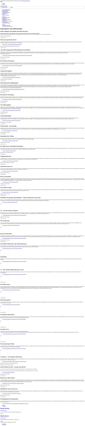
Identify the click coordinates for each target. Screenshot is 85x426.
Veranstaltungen (4, 13)
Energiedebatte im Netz (6, 17)
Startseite (3, 24)
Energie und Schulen (5, 10)
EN (0, 1)
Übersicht (3, 16)
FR (1, 1)
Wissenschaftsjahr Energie (6, 9)
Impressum (4, 423)
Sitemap (3, 4)
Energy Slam (4, 18)
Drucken (3, 405)
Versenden (4, 406)
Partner (3, 14)
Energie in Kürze (5, 11)
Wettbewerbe (4, 20)
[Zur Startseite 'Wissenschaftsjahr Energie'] (26, 0)
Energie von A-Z (4, 415)
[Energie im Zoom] (3, 410)
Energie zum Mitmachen (6, 12)
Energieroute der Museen (6, 22)
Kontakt (3, 3)
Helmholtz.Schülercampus (6, 19)
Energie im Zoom (4, 408)
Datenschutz (4, 424)
